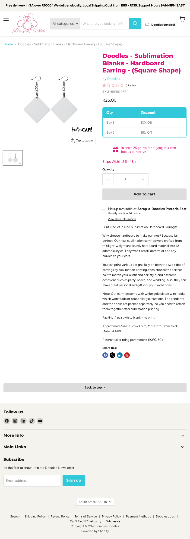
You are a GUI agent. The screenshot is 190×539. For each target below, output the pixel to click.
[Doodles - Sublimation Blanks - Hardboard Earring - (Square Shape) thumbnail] (12, 157)
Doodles (113, 79)
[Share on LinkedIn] (120, 355)
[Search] (135, 23)
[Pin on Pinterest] (127, 355)
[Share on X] (112, 355)
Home (8, 44)
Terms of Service (86, 516)
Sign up (73, 480)
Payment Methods (138, 516)
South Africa (93, 502)
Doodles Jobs (165, 516)
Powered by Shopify (95, 531)
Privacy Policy (111, 516)
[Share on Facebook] (105, 355)
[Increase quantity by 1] (143, 179)
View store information (122, 219)
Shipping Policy (35, 516)
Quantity (108, 169)
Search (14, 516)
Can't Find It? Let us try (85, 521)
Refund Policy (60, 516)
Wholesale (113, 521)
